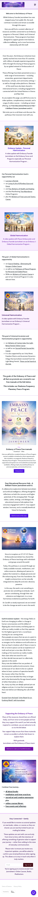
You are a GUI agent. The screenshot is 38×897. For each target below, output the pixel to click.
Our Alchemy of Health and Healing (21, 189)
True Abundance (26, 192)
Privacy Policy (17, 886)
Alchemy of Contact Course (22, 274)
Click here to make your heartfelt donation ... (19, 749)
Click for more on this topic (19, 515)
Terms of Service (7, 886)
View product (19, 471)
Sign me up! (28, 865)
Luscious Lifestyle (12, 181)
